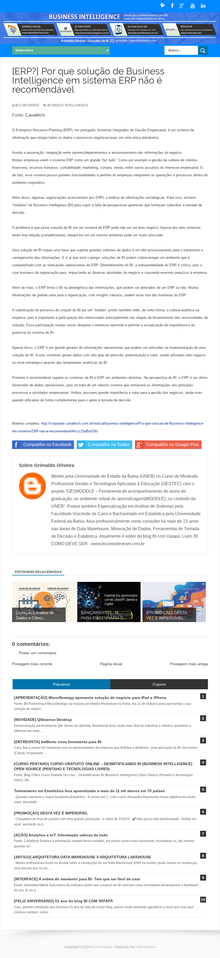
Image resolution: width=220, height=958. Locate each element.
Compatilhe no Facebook (47, 444)
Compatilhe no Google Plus (172, 444)
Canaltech (35, 115)
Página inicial (111, 664)
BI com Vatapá (101, 947)
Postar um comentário (37, 653)
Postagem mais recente (32, 664)
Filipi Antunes (146, 947)
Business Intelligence (67, 105)
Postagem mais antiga (189, 664)
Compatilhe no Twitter (109, 444)
